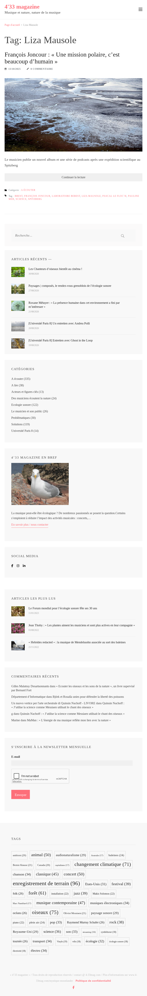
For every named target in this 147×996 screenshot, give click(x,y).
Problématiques (20, 417)
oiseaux (45, 912)
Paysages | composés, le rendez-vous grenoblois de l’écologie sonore (70, 285)
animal (41, 854)
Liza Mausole (91, 196)
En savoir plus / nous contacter (29, 524)
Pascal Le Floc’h (114, 196)
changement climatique (102, 864)
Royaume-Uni (25, 932)
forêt (37, 893)
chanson (22, 874)
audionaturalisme (71, 855)
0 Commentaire (42, 69)
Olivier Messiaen (75, 913)
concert (74, 874)
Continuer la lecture (73, 177)
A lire (14, 385)
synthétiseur (108, 932)
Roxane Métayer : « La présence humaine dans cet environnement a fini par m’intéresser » (74, 304)
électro (39, 950)
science (21, 199)
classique (47, 874)
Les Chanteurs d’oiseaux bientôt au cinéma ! (55, 269)
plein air (37, 922)
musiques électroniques (109, 903)
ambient (19, 855)
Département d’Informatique (28, 696)
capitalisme (62, 865)
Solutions (17, 424)
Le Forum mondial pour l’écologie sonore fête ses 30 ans (63, 608)
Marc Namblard (22, 903)
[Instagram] (18, 565)
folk (18, 893)
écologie (95, 941)
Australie (97, 855)
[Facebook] (12, 565)
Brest (19, 196)
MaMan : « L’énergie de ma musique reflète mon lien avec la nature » (69, 720)
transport (42, 941)
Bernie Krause (22, 865)
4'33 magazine (22, 6)
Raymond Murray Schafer (85, 922)
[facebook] (73, 987)
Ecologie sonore (21, 404)
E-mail (15, 756)
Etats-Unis (95, 884)
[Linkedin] (24, 565)
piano (18, 922)
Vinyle (62, 941)
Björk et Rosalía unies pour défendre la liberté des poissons (88, 696)
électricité (19, 951)
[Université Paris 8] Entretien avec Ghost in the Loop (61, 340)
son (72, 932)
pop (56, 922)
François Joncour (37, 196)
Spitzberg (35, 199)
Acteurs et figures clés (24, 391)
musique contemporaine (60, 902)
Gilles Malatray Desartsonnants (30, 686)
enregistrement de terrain (46, 883)
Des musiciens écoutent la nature (31, 398)
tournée (20, 941)
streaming (89, 932)
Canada (43, 865)
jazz (80, 893)
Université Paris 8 (22, 430)
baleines (116, 855)
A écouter (28, 190)
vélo (76, 941)
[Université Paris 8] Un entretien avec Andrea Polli (59, 323)
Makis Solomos (104, 893)
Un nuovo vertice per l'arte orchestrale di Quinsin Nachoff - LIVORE (53, 703)
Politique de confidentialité (93, 980)
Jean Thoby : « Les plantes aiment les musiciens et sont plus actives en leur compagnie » (82, 625)
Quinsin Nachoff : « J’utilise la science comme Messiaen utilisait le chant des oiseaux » (72, 713)
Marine (15, 720)
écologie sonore (118, 941)
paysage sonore (105, 913)
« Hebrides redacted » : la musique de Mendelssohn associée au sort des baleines (77, 642)
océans (20, 913)
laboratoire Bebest (66, 196)
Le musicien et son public (26, 411)
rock (116, 922)
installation (60, 893)
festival (121, 884)
